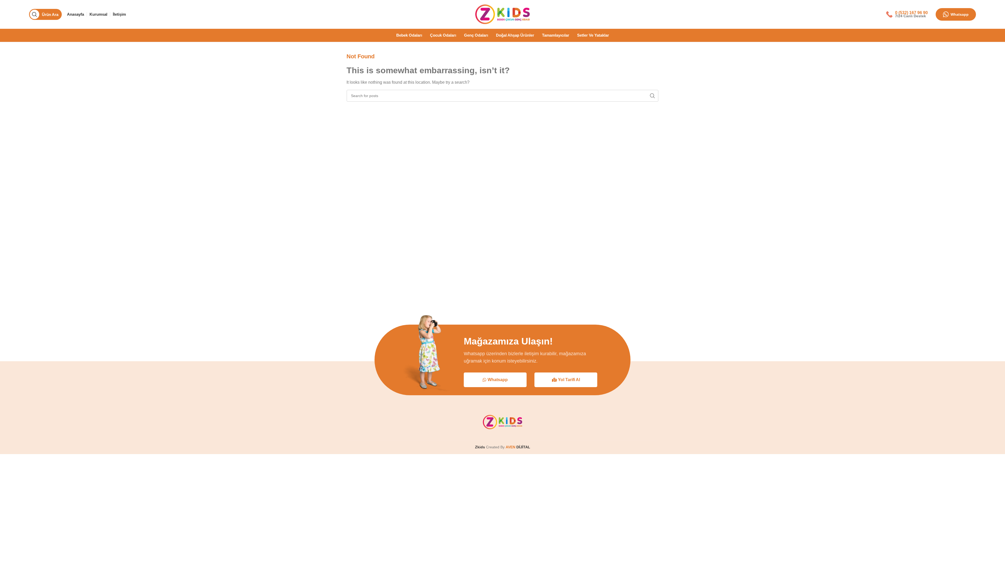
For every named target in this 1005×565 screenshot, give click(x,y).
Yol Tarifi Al (569, 379)
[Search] (652, 96)
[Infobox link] (907, 14)
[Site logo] (502, 14)
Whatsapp (960, 14)
